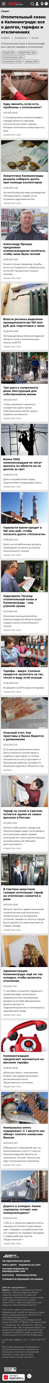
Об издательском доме (16, 1261)
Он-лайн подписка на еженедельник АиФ (15, 1270)
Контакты (8, 1275)
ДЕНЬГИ (7, 770)
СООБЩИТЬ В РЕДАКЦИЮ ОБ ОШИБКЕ (22, 1279)
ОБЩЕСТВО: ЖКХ (12, 135)
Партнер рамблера (25, 1369)
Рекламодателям (26, 1275)
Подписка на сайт (30, 1265)
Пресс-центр (9, 1265)
